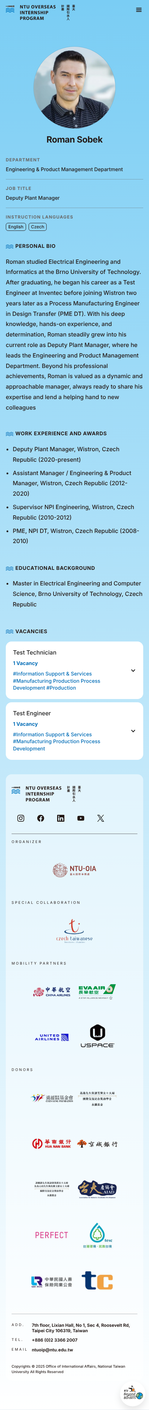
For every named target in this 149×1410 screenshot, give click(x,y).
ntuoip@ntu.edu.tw (52, 1349)
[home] (40, 13)
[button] (139, 10)
